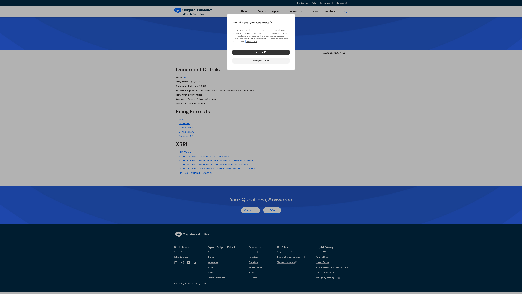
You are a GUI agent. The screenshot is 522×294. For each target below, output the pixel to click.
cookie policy (251, 41)
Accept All (261, 52)
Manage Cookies (261, 61)
